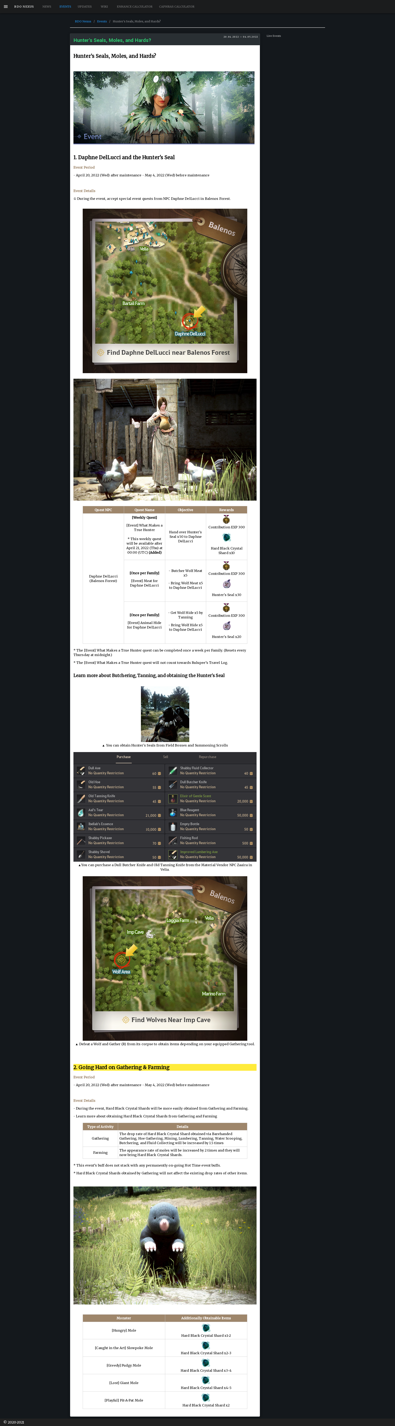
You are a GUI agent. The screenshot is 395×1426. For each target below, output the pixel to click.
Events (102, 21)
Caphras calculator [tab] (176, 6)
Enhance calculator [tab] (134, 6)
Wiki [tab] (104, 6)
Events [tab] (65, 6)
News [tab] (46, 6)
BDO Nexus (83, 21)
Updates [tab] (85, 6)
